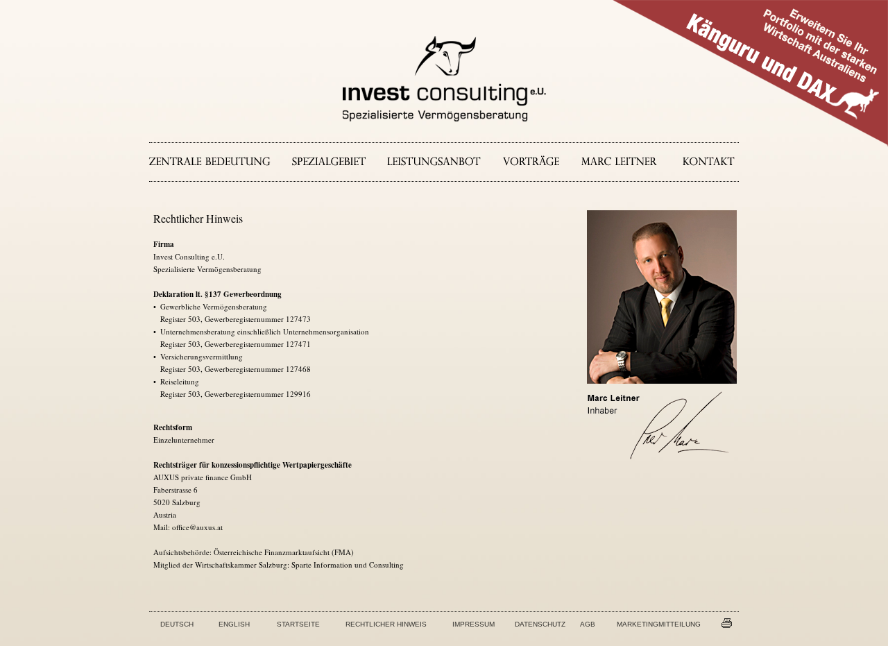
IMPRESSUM (473, 624)
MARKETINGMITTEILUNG (659, 624)
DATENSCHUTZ (540, 624)
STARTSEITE (298, 624)
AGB (587, 624)
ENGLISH (234, 624)
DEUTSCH (177, 624)
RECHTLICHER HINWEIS (386, 624)
